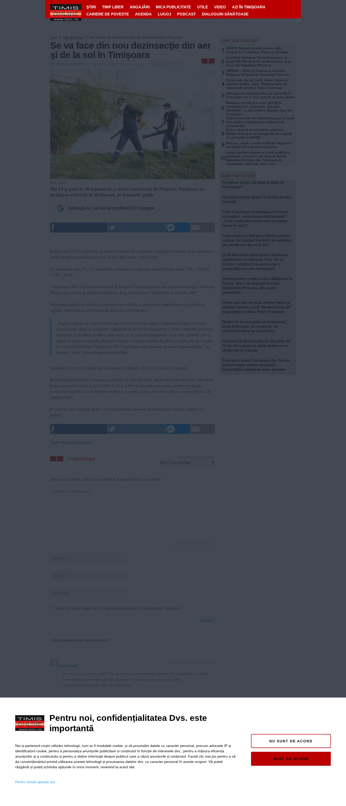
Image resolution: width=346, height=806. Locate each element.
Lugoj (164, 14)
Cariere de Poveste (107, 14)
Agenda (143, 14)
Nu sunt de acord (291, 741)
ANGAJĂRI (140, 7)
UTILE (202, 7)
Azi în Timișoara (248, 7)
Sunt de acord (291, 759)
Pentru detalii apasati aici (35, 782)
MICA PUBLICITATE (173, 7)
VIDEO (220, 7)
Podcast (186, 14)
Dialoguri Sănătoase (225, 14)
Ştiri (91, 7)
